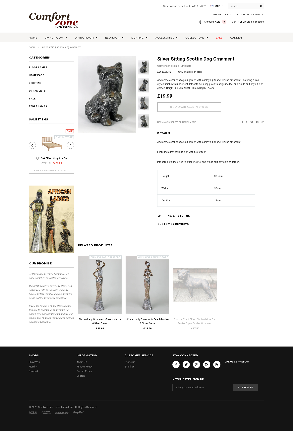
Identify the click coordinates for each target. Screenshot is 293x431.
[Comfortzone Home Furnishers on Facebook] (176, 364)
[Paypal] (78, 412)
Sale (32, 98)
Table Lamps (38, 106)
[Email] (241, 121)
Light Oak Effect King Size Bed (51, 158)
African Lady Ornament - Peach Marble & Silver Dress (100, 321)
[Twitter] (251, 121)
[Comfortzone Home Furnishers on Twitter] (186, 364)
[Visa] (33, 412)
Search (81, 375)
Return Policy (84, 371)
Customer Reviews (173, 223)
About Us (82, 362)
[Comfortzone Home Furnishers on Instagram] (206, 364)
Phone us (130, 362)
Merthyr (33, 366)
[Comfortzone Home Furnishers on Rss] (216, 364)
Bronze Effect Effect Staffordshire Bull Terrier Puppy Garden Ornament (195, 321)
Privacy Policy (84, 366)
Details (163, 133)
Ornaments (37, 90)
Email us (130, 366)
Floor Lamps (38, 67)
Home (32, 47)
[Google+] (263, 121)
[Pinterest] (257, 121)
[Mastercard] (62, 412)
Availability (164, 72)
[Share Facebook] (246, 121)
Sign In (235, 21)
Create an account (253, 21)
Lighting (35, 83)
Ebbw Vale (34, 362)
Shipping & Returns (173, 215)
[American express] (46, 412)
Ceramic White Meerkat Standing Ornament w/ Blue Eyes (243, 321)
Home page (36, 75)
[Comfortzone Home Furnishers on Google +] (196, 364)
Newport (33, 371)
